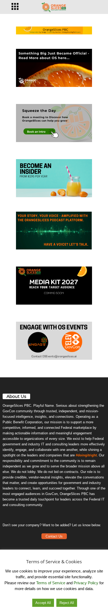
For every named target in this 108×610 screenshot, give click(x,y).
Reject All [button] (67, 603)
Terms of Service (50, 583)
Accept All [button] (43, 603)
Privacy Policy (86, 583)
